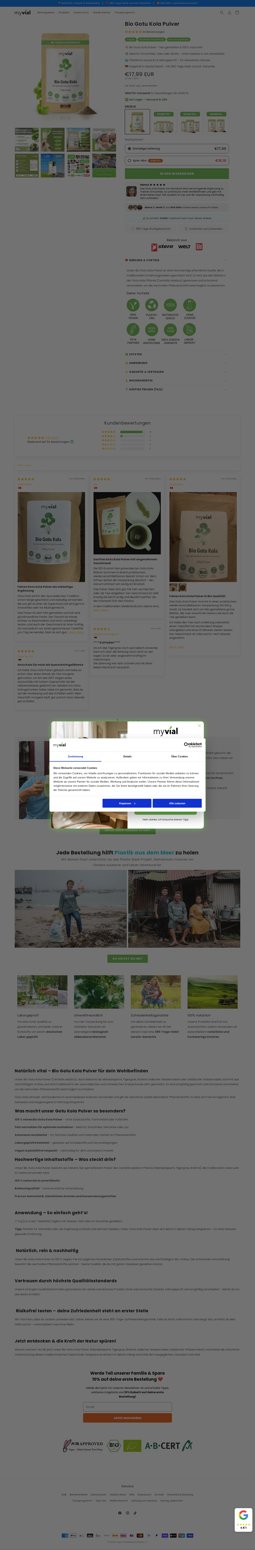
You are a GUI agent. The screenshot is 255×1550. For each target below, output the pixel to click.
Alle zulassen (177, 803)
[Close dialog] (199, 725)
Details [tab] (127, 756)
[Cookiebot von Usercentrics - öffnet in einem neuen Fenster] (186, 745)
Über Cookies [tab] (179, 756)
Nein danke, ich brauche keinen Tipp (166, 819)
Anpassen (125, 803)
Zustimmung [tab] (75, 756)
